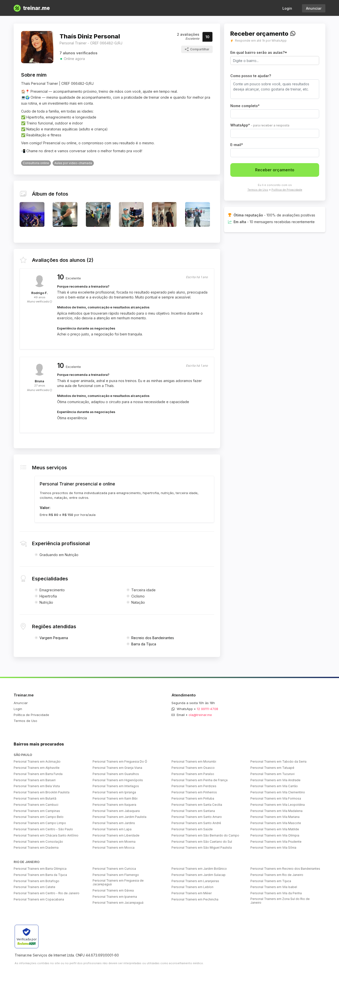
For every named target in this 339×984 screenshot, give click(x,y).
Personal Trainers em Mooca (114, 847)
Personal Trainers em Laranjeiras (195, 881)
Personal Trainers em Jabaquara (116, 811)
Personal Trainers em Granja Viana (117, 768)
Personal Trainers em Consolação (38, 841)
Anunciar (313, 8)
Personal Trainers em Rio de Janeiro (276, 875)
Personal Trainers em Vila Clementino (277, 792)
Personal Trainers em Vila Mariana (275, 817)
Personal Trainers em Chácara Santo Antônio (46, 835)
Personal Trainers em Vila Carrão (274, 786)
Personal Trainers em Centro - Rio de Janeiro (46, 893)
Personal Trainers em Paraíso (192, 774)
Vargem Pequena (53, 638)
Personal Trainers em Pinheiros (194, 792)
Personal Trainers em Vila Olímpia (274, 835)
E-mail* (236, 145)
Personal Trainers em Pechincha (194, 899)
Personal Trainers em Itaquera (114, 804)
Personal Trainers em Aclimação (37, 761)
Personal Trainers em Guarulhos (116, 774)
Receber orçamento (274, 169)
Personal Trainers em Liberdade (116, 835)
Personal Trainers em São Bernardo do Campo (205, 835)
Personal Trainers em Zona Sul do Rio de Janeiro (280, 900)
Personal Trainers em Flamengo (116, 875)
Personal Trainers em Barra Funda (38, 774)
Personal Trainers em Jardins (114, 823)
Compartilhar (199, 49)
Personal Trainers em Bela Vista (37, 786)
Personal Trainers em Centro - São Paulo (43, 829)
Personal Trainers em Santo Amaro (196, 817)
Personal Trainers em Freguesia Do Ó (120, 761)
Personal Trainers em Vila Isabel (273, 887)
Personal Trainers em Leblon (192, 887)
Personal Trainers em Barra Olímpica (40, 868)
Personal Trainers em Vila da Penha (276, 893)
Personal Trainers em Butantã (35, 798)
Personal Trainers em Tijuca (270, 881)
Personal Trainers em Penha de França (199, 780)
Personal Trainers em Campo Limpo (40, 823)
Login (287, 8)
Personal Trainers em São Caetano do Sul (201, 841)
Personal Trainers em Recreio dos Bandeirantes (285, 868)
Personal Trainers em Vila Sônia (273, 847)
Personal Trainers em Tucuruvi (272, 774)
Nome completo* (245, 106)
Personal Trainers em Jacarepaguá (118, 902)
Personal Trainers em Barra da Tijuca (40, 875)
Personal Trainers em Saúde (192, 829)
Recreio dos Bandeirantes (152, 638)
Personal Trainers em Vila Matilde (274, 829)
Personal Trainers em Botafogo (36, 881)
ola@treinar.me (200, 715)
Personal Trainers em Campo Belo (39, 817)
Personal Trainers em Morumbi (193, 761)
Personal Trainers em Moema (114, 841)
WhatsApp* (259, 125)
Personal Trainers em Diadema (36, 847)
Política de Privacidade (286, 189)
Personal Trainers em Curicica (114, 868)
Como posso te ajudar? (250, 76)
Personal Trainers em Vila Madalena (276, 811)
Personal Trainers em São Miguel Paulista (201, 847)
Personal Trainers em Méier (191, 893)
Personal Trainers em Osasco (193, 768)
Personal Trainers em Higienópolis (118, 780)
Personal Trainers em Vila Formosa (275, 798)
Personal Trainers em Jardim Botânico (199, 868)
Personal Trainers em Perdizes (193, 786)
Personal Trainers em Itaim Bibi (115, 798)
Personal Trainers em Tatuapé (272, 768)
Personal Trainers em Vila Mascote (275, 823)
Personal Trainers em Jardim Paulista (119, 817)
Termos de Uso (257, 189)
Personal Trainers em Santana (193, 811)
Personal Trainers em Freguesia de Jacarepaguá (118, 882)
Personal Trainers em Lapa (112, 829)
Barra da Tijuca (143, 644)
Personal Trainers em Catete (34, 887)
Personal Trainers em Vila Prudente (276, 841)
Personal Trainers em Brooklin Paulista (41, 792)
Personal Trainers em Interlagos (116, 786)
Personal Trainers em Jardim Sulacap (198, 875)
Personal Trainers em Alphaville (37, 768)
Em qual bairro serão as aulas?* (258, 52)
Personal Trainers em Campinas (37, 811)
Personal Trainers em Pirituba (192, 798)
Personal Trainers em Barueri (35, 780)
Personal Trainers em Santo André (196, 823)
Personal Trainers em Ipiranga (114, 792)
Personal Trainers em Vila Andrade (275, 780)
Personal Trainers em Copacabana (39, 899)
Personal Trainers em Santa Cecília (196, 804)
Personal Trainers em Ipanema (115, 896)
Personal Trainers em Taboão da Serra (278, 761)
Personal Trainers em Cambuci (36, 804)
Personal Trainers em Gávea (113, 890)
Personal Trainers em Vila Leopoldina (277, 804)
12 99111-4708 (207, 709)
